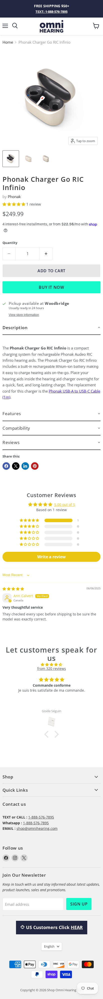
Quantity (9, 243)
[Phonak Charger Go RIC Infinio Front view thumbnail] (28, 159)
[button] (14, 204)
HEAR (77, 927)
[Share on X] (16, 466)
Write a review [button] (51, 557)
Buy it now (51, 287)
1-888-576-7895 (41, 817)
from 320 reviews (51, 668)
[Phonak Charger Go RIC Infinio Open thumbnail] (11, 159)
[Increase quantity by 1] (46, 253)
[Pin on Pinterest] (34, 466)
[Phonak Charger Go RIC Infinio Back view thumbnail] (46, 159)
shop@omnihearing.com (37, 828)
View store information (24, 315)
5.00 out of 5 (64, 504)
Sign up (79, 904)
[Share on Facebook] (6, 466)
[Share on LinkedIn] (25, 466)
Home (7, 42)
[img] (13, 588)
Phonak (14, 196)
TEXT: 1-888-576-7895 (52, 11)
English (49, 946)
